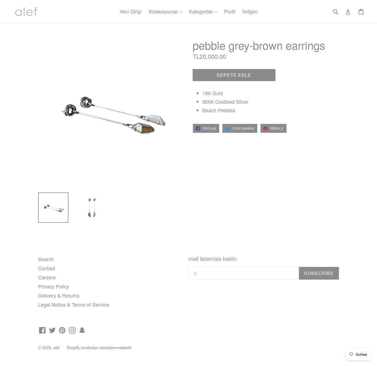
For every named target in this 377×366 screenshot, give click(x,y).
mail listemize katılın (213, 258)
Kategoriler (204, 11)
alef (56, 347)
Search (46, 258)
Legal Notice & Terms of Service (73, 304)
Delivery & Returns (58, 295)
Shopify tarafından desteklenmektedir (99, 347)
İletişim (250, 11)
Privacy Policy (53, 286)
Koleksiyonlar (167, 11)
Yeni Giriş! (131, 11)
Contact (46, 268)
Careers (47, 277)
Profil (229, 11)
